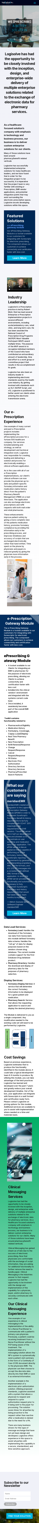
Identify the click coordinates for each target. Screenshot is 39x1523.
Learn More (20, 257)
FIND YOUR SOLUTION (19, 1516)
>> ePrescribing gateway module (15, 226)
